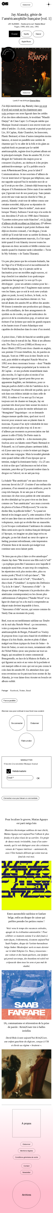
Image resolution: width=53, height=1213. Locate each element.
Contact (26, 1166)
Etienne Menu (35, 100)
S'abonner (26, 92)
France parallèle (9, 700)
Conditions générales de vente (26, 1157)
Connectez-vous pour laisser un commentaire (20, 798)
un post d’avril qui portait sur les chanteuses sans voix (24, 109)
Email (28, 690)
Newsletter (26, 1172)
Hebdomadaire (19, 771)
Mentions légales (26, 1150)
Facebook (14, 690)
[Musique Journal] (5, 3)
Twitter (22, 690)
